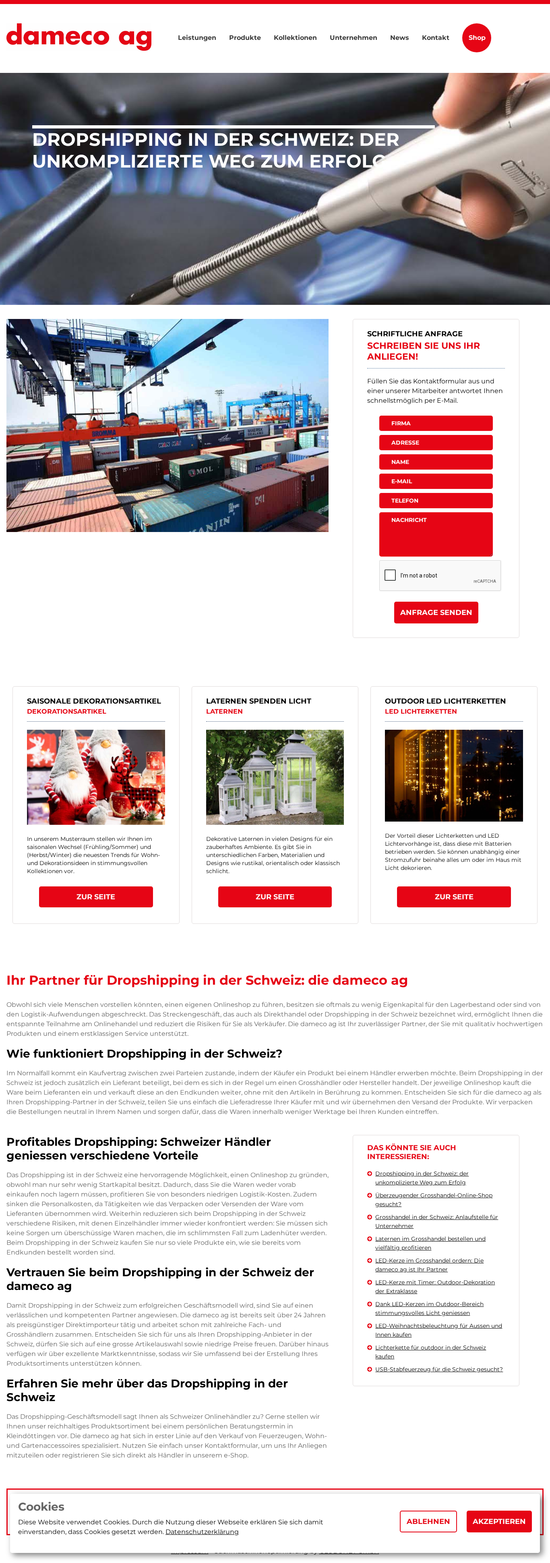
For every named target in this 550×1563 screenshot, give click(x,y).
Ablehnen (428, 1521)
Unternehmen (353, 37)
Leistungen (197, 37)
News (399, 37)
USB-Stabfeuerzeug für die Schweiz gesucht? (439, 1369)
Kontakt (435, 37)
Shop (477, 37)
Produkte (245, 37)
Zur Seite (96, 896)
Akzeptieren (499, 1521)
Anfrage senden (436, 612)
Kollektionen (295, 37)
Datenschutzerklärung (202, 1532)
